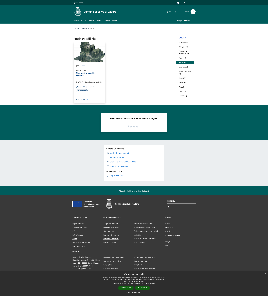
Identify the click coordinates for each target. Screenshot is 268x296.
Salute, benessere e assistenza (145, 238)
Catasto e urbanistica (111, 238)
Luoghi (167, 241)
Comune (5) (183, 58)
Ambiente (137, 235)
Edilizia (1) (182, 62)
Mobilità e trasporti (110, 242)
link (154, 283)
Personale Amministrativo (81, 242)
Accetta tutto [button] (126, 288)
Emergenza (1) (184, 67)
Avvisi (167, 231)
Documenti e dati (78, 246)
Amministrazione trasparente (144, 257)
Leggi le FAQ (107, 265)
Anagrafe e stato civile (111, 223)
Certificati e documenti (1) (184, 52)
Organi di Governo (78, 223)
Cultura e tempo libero (111, 227)
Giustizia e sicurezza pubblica (144, 227)
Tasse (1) (182, 87)
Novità (84, 28)
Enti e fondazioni (78, 235)
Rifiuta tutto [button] (142, 288)
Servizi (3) (182, 78)
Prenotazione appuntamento (113, 257)
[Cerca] (193, 11)
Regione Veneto (78, 2)
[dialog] (134, 283)
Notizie (83, 66)
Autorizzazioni (139, 242)
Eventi (167, 245)
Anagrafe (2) (183, 47)
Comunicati (169, 227)
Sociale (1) (182, 82)
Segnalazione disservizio (112, 261)
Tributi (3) (182, 91)
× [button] (265, 273)
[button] (133, 292)
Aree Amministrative (79, 227)
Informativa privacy (141, 261)
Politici (74, 238)
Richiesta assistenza (110, 268)
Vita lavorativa (108, 231)
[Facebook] (174, 11)
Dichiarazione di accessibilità (144, 268)
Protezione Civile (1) (185, 72)
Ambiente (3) (183, 42)
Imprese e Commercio (111, 235)
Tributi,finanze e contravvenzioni (146, 231)
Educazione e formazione (143, 223)
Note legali (138, 265)
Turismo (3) (183, 95)
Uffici (74, 231)
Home (77, 28)
